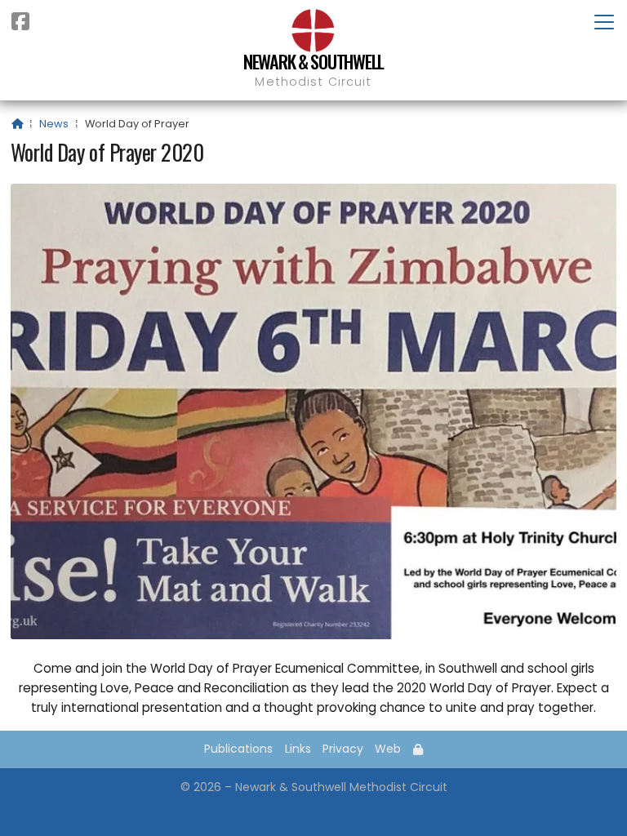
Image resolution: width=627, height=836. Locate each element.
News (54, 124)
